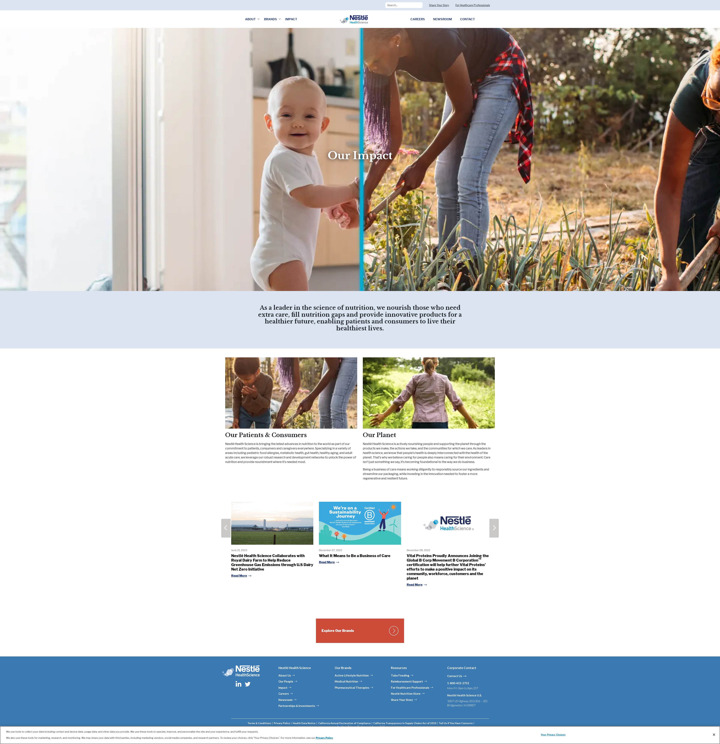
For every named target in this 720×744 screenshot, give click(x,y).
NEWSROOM (442, 19)
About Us (284, 675)
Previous (226, 528)
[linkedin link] (239, 684)
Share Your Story (439, 5)
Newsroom (285, 699)
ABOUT (250, 19)
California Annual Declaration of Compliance (344, 723)
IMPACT (291, 19)
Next (494, 528)
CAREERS (417, 19)
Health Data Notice (304, 723)
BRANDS (270, 19)
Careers (283, 693)
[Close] (714, 734)
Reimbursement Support (407, 681)
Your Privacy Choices (553, 734)
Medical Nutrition (346, 681)
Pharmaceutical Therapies (352, 687)
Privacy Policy (282, 723)
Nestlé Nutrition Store (406, 693)
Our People (285, 681)
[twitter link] (247, 684)
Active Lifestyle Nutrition (352, 675)
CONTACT (467, 19)
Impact (282, 687)
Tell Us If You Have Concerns (456, 723)
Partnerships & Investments (296, 705)
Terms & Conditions (259, 723)
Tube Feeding (400, 675)
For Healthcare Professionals (472, 5)
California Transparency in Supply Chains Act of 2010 (404, 723)
